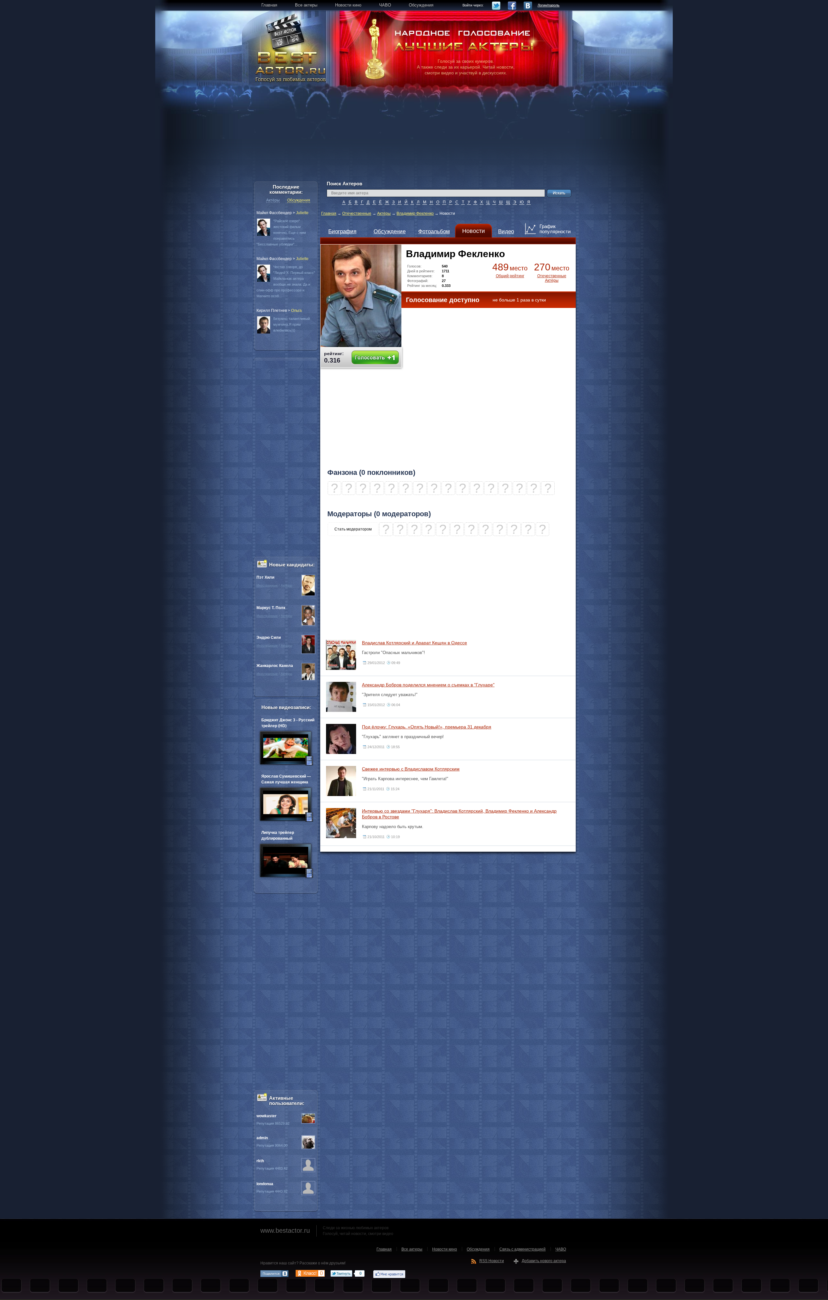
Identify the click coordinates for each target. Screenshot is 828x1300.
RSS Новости (491, 1261)
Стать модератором (353, 529)
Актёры (384, 213)
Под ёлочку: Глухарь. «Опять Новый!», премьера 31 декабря (426, 726)
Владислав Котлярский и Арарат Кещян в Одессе (414, 642)
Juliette (302, 213)
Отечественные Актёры (551, 278)
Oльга (296, 310)
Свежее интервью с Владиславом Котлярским (411, 768)
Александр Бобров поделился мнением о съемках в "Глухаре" (428, 684)
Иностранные (267, 585)
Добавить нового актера (544, 1261)
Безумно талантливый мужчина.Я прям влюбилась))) (291, 324)
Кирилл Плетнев (271, 310)
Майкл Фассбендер (274, 213)
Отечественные (356, 213)
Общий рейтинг (510, 276)
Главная (328, 213)
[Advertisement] (414, 136)
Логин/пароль (549, 5)
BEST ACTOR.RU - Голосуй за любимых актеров (291, 66)
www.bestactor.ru (285, 1230)
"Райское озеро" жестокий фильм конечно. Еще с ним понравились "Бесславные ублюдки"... (281, 232)
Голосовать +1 (375, 358)
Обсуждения (298, 200)
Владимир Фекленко (415, 213)
